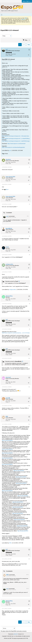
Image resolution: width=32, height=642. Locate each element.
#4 (29, 204)
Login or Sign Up (26, 1)
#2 (29, 167)
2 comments (9, 571)
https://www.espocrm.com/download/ (16, 143)
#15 (29, 608)
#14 (29, 558)
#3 (29, 184)
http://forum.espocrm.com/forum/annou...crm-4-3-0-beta (16, 332)
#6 (29, 254)
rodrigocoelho (12, 289)
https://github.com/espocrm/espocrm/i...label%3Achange (16, 141)
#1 (29, 59)
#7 (29, 272)
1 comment (9, 212)
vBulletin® (16, 634)
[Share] (28, 55)
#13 (29, 424)
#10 (29, 358)
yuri (10, 150)
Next (29, 44)
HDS (10, 542)
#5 (29, 236)
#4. (28, 216)
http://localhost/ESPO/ (7, 440)
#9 (29, 329)
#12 (29, 405)
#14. (27, 574)
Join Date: (8, 54)
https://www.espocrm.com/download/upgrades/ (13, 147)
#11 (29, 386)
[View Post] (19, 281)
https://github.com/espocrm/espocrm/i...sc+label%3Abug (16, 138)
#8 (29, 303)
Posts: (7, 55)
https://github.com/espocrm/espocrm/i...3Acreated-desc (15, 136)
